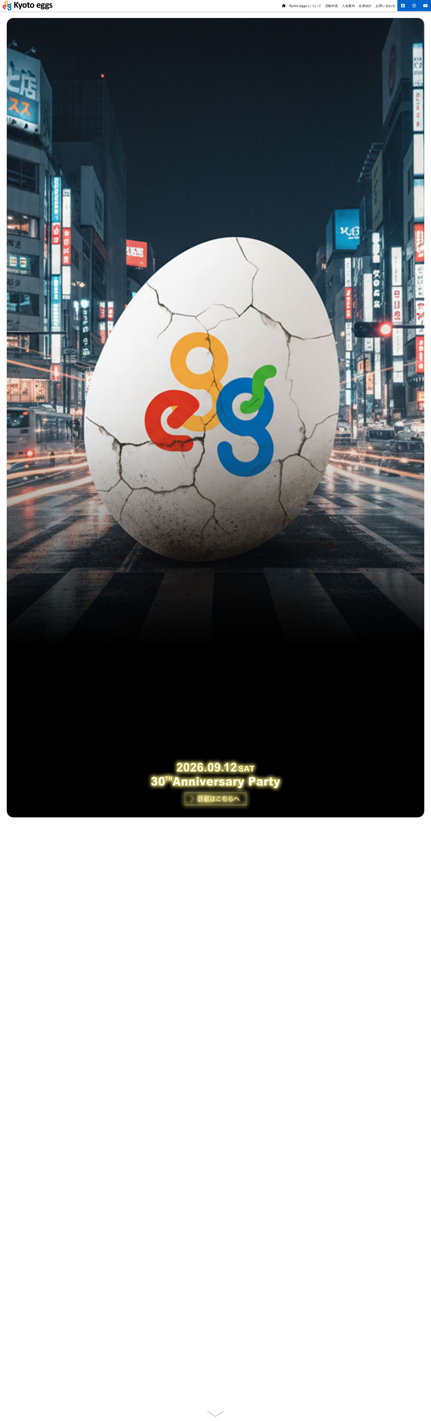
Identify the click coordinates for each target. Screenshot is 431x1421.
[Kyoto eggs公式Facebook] (403, 5)
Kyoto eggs (27, 5)
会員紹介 (365, 5)
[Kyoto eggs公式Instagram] (414, 5)
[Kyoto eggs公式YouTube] (425, 5)
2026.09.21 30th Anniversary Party (215, 1373)
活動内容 (331, 5)
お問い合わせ (386, 5)
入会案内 (348, 5)
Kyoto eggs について (305, 5)
